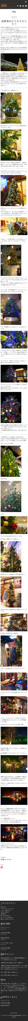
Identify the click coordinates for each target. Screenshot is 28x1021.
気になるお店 (4, 915)
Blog (14, 11)
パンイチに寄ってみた (7, 943)
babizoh (14, 1017)
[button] (14, 1)
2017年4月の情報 (5, 932)
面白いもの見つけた (6, 919)
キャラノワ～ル (5, 927)
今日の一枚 (4, 912)
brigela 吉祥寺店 (5, 938)
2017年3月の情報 (5, 948)
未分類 (2, 859)
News (2, 907)
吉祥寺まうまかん (9, 997)
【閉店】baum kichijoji (6, 962)
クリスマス (8, 859)
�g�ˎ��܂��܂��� (15, 1015)
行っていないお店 (6, 917)
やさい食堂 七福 (5, 972)
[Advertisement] (14, 886)
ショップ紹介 (4, 910)
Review (12, 1012)
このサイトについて (6, 908)
